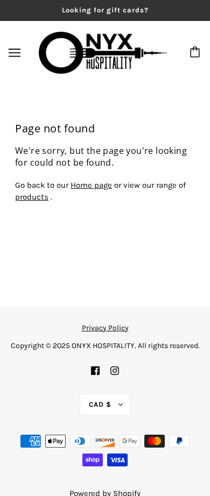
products (31, 197)
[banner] (103, 51)
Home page (91, 185)
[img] (95, 370)
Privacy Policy (105, 327)
